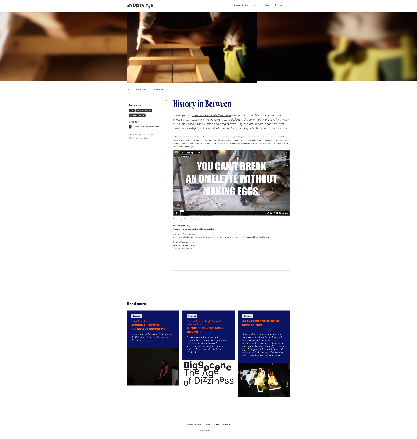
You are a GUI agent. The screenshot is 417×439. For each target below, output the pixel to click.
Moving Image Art (137, 115)
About (256, 5)
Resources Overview (241, 5)
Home (129, 89)
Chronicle (278, 5)
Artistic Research (143, 111)
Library (267, 5)
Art (131, 111)
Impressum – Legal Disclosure (208, 430)
